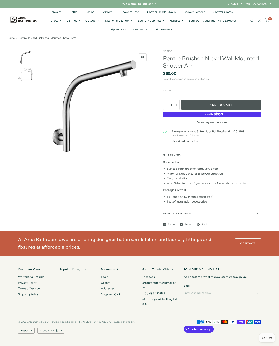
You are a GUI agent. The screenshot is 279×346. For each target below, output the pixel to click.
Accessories (164, 29)
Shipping (181, 78)
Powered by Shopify (123, 321)
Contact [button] (248, 243)
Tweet (188, 224)
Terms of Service (29, 288)
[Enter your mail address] (257, 293)
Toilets (53, 20)
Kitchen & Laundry (117, 20)
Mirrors (107, 12)
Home (11, 37)
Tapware (55, 12)
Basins (90, 12)
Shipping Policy (28, 294)
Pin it (205, 224)
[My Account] (259, 21)
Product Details (177, 213)
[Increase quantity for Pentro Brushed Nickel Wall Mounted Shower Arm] (176, 105)
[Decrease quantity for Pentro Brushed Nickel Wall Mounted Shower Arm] (166, 105)
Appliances (118, 29)
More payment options (212, 122)
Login (104, 277)
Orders (105, 283)
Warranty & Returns (31, 277)
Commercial (139, 29)
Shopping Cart (110, 294)
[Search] (252, 21)
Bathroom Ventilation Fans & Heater (212, 20)
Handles (175, 20)
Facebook (148, 277)
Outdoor (91, 20)
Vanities (71, 20)
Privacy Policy (27, 283)
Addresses (108, 288)
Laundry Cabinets (149, 20)
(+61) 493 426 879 (153, 293)
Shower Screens (194, 12)
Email (187, 285)
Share (171, 224)
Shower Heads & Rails (161, 12)
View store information (185, 141)
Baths (73, 12)
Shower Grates (223, 12)
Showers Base (130, 12)
